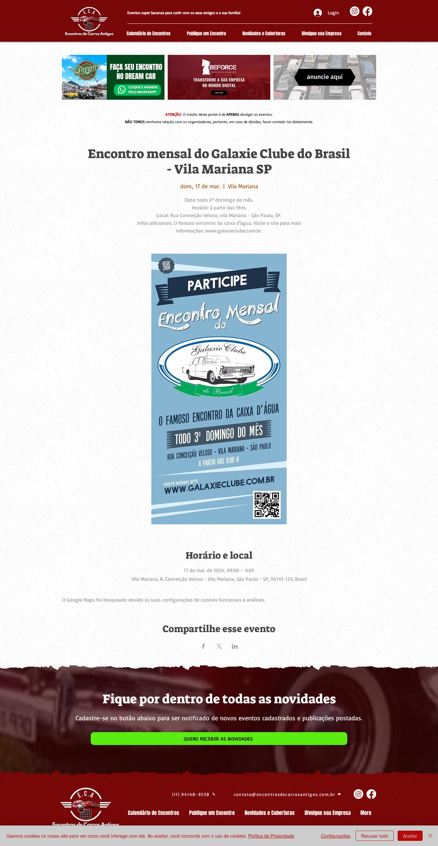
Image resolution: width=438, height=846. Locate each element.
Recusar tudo (374, 836)
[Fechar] (430, 836)
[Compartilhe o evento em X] (219, 646)
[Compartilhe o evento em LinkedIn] (235, 646)
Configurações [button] (335, 836)
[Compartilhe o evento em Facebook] (203, 646)
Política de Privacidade (271, 836)
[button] (219, 738)
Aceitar (410, 836)
